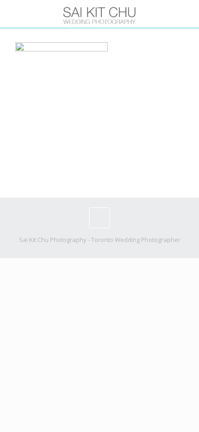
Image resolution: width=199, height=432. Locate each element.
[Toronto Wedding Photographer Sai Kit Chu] (99, 13)
